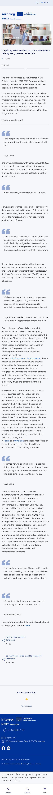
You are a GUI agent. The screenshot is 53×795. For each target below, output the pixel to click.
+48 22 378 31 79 (16, 730)
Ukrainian (19, 440)
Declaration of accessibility (11, 764)
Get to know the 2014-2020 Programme (16, 759)
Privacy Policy (27, 764)
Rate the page (26, 706)
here (27, 625)
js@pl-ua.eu (10, 737)
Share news (11, 659)
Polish (7, 440)
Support (8, 792)
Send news (10, 640)
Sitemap (38, 764)
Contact (27, 792)
